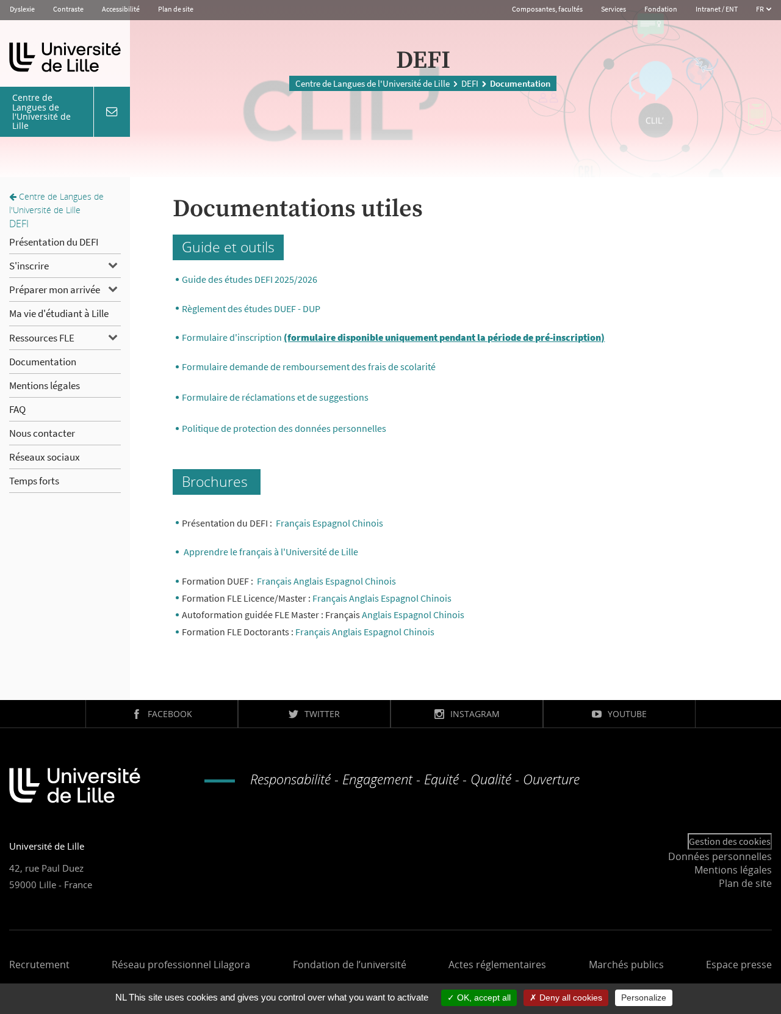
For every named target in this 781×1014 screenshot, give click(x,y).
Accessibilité (121, 8)
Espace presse (739, 964)
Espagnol (331, 523)
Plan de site (175, 8)
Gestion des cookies (730, 841)
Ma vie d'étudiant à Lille (59, 313)
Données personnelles (720, 856)
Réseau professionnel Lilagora (181, 964)
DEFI (469, 83)
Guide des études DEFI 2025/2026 (249, 279)
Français (293, 523)
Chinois (380, 581)
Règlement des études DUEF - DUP (252, 308)
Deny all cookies (569, 997)
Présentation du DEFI (53, 242)
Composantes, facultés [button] (547, 8)
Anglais (308, 581)
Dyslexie (22, 8)
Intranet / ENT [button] (717, 8)
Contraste (68, 8)
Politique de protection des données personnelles (284, 428)
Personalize (643, 997)
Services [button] (613, 8)
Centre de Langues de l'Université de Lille (372, 83)
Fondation (660, 8)
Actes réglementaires (497, 964)
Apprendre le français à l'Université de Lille (271, 551)
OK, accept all (483, 997)
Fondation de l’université (349, 964)
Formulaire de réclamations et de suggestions (275, 397)
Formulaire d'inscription (393, 337)
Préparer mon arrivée (54, 289)
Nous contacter (42, 433)
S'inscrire (29, 265)
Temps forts (34, 480)
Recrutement (39, 964)
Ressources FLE (41, 338)
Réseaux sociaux (44, 457)
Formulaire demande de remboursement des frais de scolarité (309, 366)
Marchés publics (626, 964)
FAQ (17, 409)
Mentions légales (44, 385)
